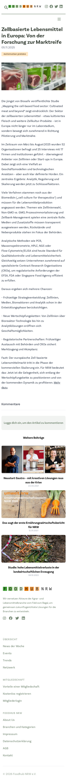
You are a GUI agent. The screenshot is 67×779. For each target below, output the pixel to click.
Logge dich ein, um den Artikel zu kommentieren (33, 423)
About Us (9, 720)
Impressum (10, 734)
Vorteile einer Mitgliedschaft (21, 686)
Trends (7, 660)
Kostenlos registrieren (17, 694)
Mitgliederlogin (12, 701)
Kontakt (8, 755)
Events (7, 653)
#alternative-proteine (15, 54)
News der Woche (13, 646)
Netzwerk (9, 667)
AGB (5, 748)
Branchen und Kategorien (19, 727)
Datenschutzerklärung (17, 741)
